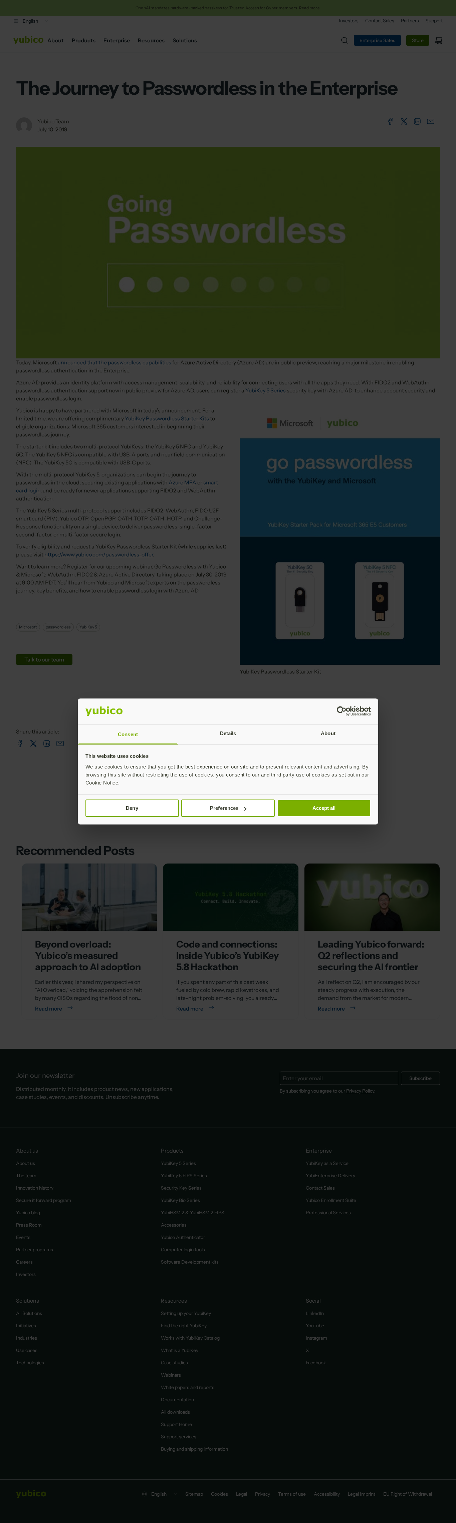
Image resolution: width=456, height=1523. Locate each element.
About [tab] (328, 733)
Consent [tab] (128, 734)
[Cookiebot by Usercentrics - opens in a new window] (341, 711)
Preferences (224, 808)
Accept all (324, 808)
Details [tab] (228, 733)
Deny (132, 808)
